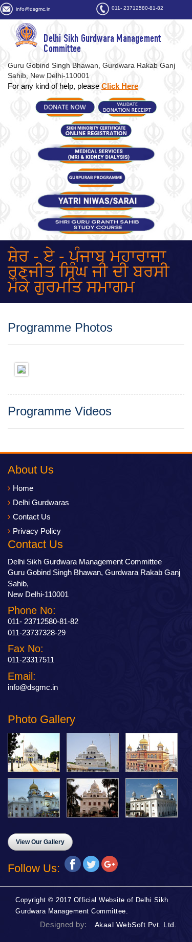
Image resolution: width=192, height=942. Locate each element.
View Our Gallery (40, 842)
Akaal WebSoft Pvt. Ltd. (136, 925)
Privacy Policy (37, 531)
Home (23, 488)
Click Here (119, 86)
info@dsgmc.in (33, 9)
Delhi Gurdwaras (41, 502)
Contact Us (32, 516)
